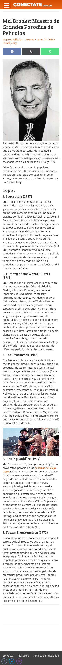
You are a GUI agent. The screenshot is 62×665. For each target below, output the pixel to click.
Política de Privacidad (46, 655)
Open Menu (7, 5)
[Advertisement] (31, 616)
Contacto (8, 655)
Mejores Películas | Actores (18, 39)
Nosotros (23, 655)
